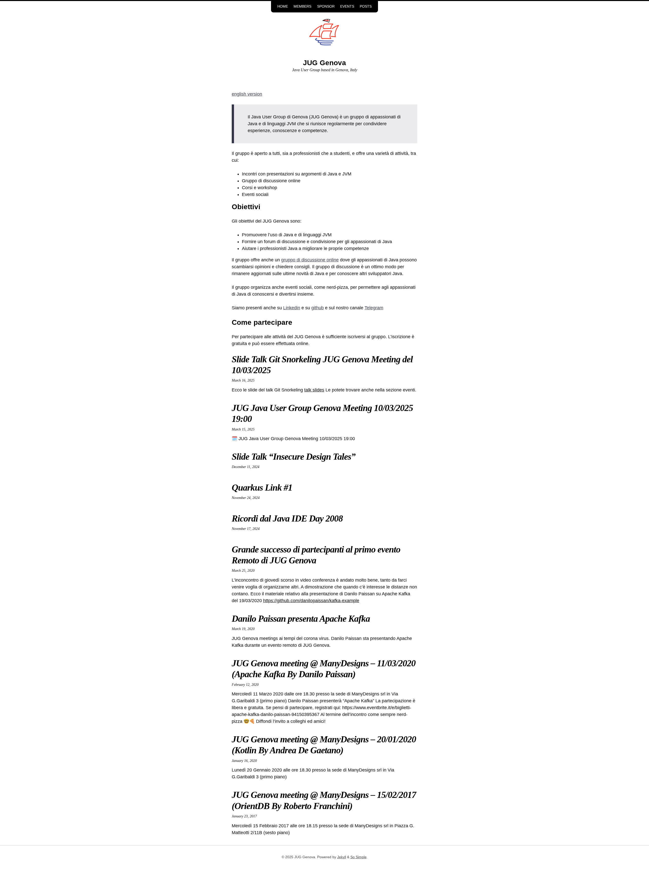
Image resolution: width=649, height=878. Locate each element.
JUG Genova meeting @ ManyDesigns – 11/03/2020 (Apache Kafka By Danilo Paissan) (324, 668)
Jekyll (341, 857)
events (347, 6)
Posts (366, 6)
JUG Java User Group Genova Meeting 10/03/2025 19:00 (322, 413)
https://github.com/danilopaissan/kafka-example (311, 600)
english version (247, 94)
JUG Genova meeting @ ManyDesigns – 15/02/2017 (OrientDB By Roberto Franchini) (324, 800)
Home (282, 6)
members (302, 6)
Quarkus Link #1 (262, 487)
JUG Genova (324, 63)
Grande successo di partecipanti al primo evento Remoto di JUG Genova (316, 554)
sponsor (326, 6)
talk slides (314, 389)
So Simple (358, 857)
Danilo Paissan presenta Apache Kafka (301, 619)
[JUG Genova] (324, 36)
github (317, 307)
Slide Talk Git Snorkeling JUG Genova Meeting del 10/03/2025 (322, 364)
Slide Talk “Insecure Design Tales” (293, 457)
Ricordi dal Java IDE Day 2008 (287, 518)
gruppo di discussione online (310, 259)
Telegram (374, 307)
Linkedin (291, 307)
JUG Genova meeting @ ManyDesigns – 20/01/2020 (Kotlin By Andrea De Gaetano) (324, 744)
